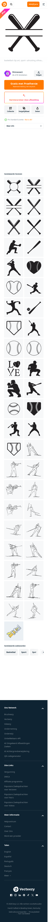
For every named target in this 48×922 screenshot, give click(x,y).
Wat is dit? (28, 120)
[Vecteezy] (4, 4)
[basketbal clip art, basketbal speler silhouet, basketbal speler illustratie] (13, 487)
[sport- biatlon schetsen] (13, 730)
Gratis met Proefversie (24, 85)
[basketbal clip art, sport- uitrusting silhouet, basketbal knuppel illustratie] (13, 326)
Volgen (39, 75)
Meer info (10, 124)
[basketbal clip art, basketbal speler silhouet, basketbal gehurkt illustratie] (13, 568)
